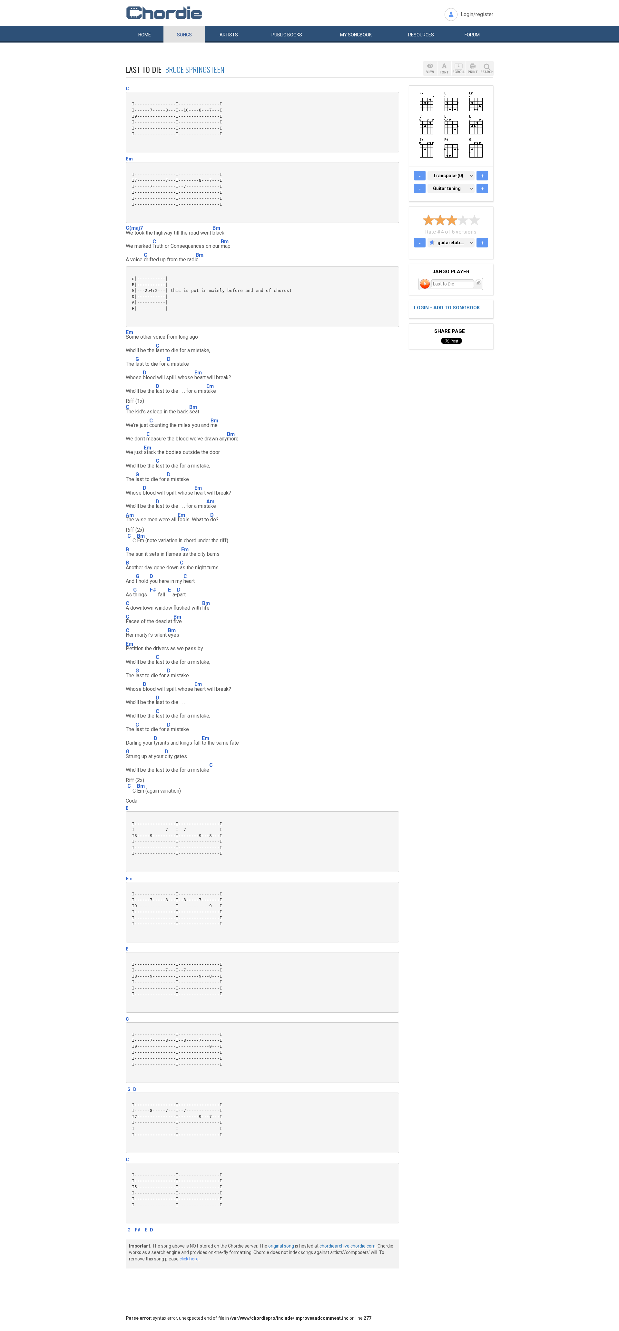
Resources (421, 34)
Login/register (477, 14)
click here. (190, 1258)
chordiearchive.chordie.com (347, 1246)
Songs (184, 34)
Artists (229, 34)
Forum (472, 34)
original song (281, 1246)
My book (356, 34)
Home (144, 34)
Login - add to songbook (447, 308)
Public (286, 34)
